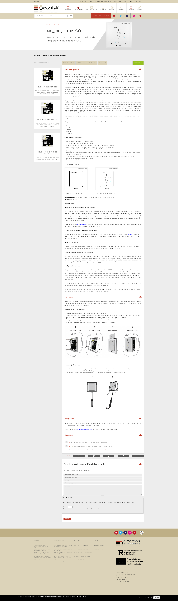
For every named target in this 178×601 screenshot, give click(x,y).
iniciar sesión (102, 450)
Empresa (84, 1)
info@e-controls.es (122, 577)
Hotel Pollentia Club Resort (82, 545)
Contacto (139, 9)
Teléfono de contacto (71, 483)
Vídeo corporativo (99, 545)
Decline (156, 597)
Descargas (131, 9)
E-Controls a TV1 (99, 549)
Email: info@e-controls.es (99, 1)
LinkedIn (108, 456)
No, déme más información (77, 596)
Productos (68, 9)
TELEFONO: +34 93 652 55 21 (119, 1)
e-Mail (67, 480)
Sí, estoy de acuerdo (145, 597)
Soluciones (103, 9)
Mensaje (67, 486)
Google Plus (94, 456)
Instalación (81, 63)
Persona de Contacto (71, 477)
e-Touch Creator (78, 9)
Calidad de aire (53, 24)
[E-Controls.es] (46, 9)
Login (37, 1)
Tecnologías (121, 9)
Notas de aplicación (91, 9)
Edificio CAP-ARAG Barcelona (82, 556)
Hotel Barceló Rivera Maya (81, 549)
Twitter (123, 456)
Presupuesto (138, 63)
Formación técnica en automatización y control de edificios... (41, 546)
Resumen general (68, 63)
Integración (92, 63)
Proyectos (112, 9)
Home (36, 55)
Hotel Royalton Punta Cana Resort (83, 552)
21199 (138, 456)
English (140, 1)
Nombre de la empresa (72, 474)
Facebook (79, 456)
